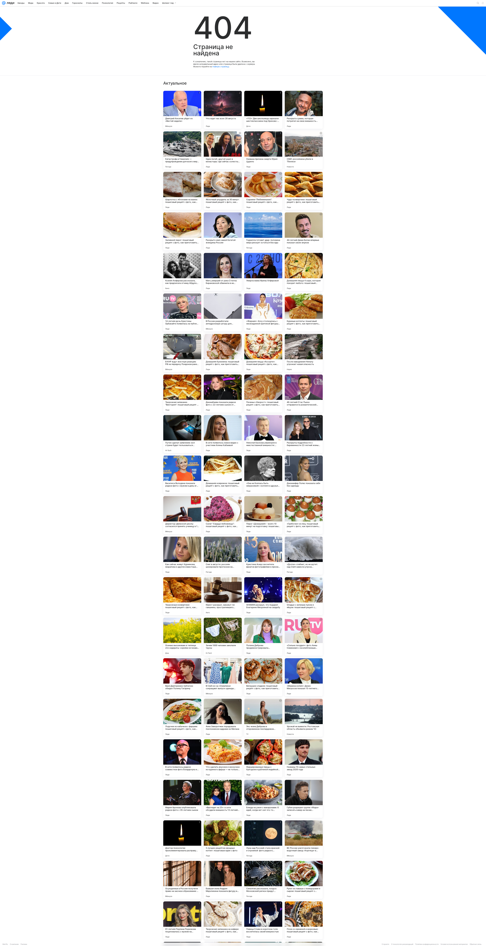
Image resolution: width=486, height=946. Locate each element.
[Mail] (4, 3)
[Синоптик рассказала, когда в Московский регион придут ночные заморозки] (263, 880)
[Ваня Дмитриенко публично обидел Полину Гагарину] (182, 677)
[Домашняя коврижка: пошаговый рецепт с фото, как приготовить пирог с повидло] (223, 475)
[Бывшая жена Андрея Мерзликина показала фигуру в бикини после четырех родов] (223, 880)
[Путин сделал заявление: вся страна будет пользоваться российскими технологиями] (182, 434)
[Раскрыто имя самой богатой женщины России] (223, 231)
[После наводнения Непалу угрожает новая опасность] (304, 353)
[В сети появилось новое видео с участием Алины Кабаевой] (223, 434)
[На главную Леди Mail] (10, 3)
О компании (14, 944)
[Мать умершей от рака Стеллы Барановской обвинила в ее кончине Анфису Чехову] (223, 272)
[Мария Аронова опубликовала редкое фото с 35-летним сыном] (182, 799)
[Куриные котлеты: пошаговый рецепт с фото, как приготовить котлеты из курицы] (304, 312)
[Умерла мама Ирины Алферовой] (263, 272)
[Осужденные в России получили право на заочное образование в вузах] (182, 880)
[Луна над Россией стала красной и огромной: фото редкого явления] (263, 839)
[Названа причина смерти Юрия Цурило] (263, 150)
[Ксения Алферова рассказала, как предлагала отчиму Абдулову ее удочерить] (182, 272)
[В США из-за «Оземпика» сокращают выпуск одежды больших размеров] (223, 677)
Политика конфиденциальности (427, 944)
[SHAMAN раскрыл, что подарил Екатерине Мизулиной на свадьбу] (263, 596)
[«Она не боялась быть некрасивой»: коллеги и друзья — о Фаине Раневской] (263, 475)
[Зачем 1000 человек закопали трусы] (223, 637)
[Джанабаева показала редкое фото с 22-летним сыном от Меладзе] (223, 394)
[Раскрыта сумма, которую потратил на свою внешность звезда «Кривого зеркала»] (304, 110)
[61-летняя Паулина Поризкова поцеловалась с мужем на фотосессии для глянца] (182, 920)
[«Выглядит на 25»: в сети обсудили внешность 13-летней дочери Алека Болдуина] (223, 799)
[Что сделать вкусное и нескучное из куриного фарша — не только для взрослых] (223, 758)
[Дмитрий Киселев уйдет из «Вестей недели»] (182, 110)
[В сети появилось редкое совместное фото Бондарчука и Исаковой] (182, 758)
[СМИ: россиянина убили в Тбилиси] (304, 150)
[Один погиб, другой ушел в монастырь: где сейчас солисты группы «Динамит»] (223, 150)
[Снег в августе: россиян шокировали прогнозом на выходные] (223, 556)
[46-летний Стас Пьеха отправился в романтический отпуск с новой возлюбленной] (304, 394)
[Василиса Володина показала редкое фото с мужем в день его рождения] (182, 475)
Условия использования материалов (454, 944)
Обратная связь (475, 944)
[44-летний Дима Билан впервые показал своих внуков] (304, 231)
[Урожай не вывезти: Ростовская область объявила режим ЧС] (304, 718)
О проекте (385, 944)
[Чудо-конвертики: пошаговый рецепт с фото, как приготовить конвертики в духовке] (304, 191)
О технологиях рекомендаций (402, 944)
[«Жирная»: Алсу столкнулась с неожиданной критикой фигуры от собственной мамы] (263, 312)
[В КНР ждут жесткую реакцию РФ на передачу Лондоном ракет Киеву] (182, 353)
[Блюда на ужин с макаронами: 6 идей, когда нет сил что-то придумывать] (263, 799)
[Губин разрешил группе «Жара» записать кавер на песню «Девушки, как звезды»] (304, 799)
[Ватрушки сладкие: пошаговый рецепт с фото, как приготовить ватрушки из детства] (263, 677)
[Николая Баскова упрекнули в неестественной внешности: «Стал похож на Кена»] (263, 434)
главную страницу (220, 66)
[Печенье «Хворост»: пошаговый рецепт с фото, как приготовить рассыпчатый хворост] (263, 394)
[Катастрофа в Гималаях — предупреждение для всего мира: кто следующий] (182, 150)
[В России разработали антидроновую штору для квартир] (223, 312)
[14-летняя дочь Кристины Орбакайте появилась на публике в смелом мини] (182, 312)
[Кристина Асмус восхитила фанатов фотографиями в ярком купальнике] (263, 556)
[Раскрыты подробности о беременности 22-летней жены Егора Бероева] (304, 434)
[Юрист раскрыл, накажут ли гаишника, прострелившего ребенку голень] (223, 596)
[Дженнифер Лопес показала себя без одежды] (304, 475)
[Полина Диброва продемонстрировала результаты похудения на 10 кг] (263, 637)
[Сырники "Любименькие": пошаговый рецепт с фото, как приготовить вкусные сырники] (263, 191)
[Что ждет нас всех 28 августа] (223, 110)
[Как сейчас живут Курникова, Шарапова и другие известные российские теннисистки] (182, 556)
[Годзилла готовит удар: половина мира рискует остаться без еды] (263, 231)
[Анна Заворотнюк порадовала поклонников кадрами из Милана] (223, 718)
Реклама (24, 944)
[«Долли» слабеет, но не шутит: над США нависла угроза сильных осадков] (304, 556)
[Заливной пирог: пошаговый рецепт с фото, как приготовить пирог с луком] (182, 231)
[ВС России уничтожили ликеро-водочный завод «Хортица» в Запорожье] (304, 839)
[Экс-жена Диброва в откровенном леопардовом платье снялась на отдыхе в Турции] (263, 718)
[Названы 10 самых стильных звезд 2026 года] (304, 758)
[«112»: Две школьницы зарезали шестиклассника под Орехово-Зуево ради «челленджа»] (263, 110)
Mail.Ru (5, 944)
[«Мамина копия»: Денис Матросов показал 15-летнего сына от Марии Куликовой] (304, 677)
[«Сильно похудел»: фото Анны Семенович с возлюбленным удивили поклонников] (304, 637)
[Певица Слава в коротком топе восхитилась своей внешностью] (263, 920)
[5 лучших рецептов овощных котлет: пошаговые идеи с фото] (223, 839)
